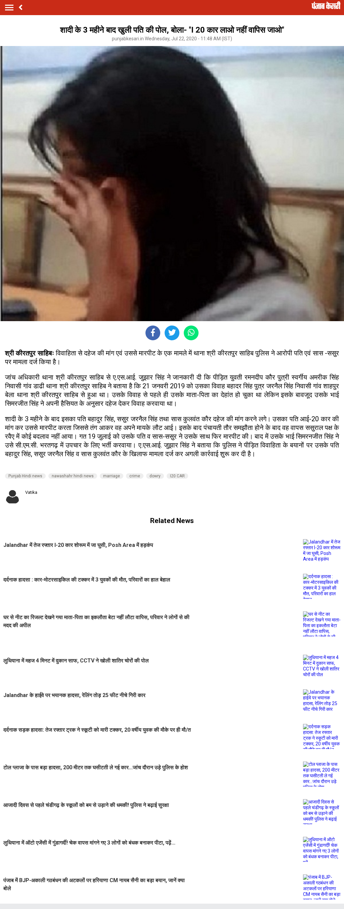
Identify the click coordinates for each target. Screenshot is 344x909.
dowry (155, 476)
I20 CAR (177, 476)
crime (134, 476)
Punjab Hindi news (25, 476)
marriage (111, 476)
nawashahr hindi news (73, 476)
